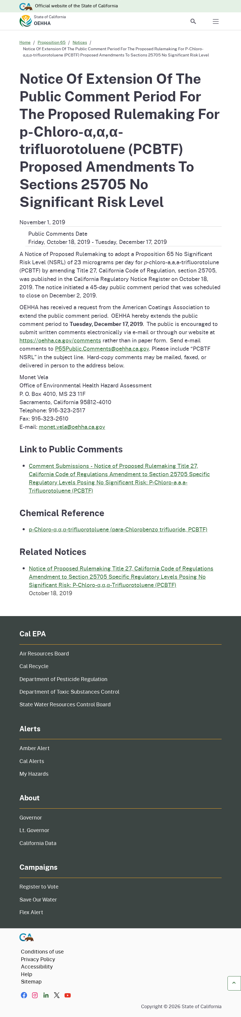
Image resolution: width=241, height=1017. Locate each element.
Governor (30, 817)
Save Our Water (38, 899)
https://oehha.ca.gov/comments (60, 340)
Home (25, 42)
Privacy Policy (38, 959)
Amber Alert (34, 748)
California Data (37, 843)
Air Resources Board (44, 653)
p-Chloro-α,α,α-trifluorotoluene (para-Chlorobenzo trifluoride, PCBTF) (118, 529)
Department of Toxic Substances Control (69, 691)
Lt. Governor (34, 830)
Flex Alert (31, 912)
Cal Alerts (31, 761)
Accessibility (37, 966)
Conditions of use (42, 951)
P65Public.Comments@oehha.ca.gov (102, 348)
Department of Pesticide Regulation (63, 679)
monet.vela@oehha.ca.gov (72, 427)
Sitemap (31, 981)
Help (26, 974)
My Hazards (33, 773)
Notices (80, 42)
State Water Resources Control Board (65, 704)
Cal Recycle (33, 666)
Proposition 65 (52, 42)
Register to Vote (38, 886)
